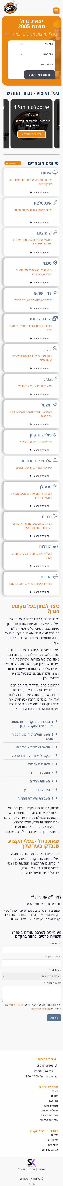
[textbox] (49, 44)
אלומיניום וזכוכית (37, 460)
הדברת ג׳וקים (44, 326)
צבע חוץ (35, 386)
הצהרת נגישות (49, 1115)
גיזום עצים (40, 356)
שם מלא (56, 943)
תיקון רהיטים (31, 528)
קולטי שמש (33, 300)
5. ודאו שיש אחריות (40, 764)
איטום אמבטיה (43, 180)
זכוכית (19, 468)
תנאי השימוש (16, 1005)
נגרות (47, 516)
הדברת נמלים (27, 326)
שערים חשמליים (43, 468)
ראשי (55, 1091)
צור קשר (53, 1101)
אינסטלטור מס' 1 (31, 107)
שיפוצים (44, 233)
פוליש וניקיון (41, 435)
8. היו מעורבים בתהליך (38, 790)
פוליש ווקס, (45, 442)
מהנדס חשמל (33, 412)
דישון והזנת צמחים (22, 356)
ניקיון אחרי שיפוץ (29, 442)
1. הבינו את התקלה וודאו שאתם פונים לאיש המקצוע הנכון (32, 724)
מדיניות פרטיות (49, 1120)
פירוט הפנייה (54, 983)
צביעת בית (24, 386)
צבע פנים (46, 386)
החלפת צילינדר (43, 498)
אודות (54, 1096)
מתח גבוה (46, 416)
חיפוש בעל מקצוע (39, 74)
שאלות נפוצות (49, 1110)
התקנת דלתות (44, 494)
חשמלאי (47, 412)
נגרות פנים (38, 523)
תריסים (28, 468)
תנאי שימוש (51, 1105)
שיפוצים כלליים (34, 584)
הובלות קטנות (28, 553)
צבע (48, 379)
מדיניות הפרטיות (40, 1009)
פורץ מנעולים (27, 494)
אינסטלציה (42, 203)
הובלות (45, 546)
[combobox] (33, 44)
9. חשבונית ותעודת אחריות (35, 798)
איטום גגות (28, 180)
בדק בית (37, 244)
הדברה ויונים (40, 319)
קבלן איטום (45, 184)
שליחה (54, 1018)
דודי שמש (43, 293)
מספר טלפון (54, 956)
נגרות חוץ (26, 523)
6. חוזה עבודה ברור (40, 773)
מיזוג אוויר (46, 270)
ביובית (33, 210)
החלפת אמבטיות (42, 240)
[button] (56, 10)
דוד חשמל (20, 300)
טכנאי (46, 263)
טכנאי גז (37, 274)
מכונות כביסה (31, 270)
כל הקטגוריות (50, 1150)
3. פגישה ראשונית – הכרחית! (34, 747)
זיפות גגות (15, 180)
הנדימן (45, 576)
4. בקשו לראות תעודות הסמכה (32, 756)
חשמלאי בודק (17, 412)
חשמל (46, 405)
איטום (46, 173)
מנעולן (46, 486)
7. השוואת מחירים (41, 781)
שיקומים (27, 240)
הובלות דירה (45, 553)
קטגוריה (56, 970)
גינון (48, 349)
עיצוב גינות (46, 360)
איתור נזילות (45, 210)
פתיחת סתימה (21, 210)
